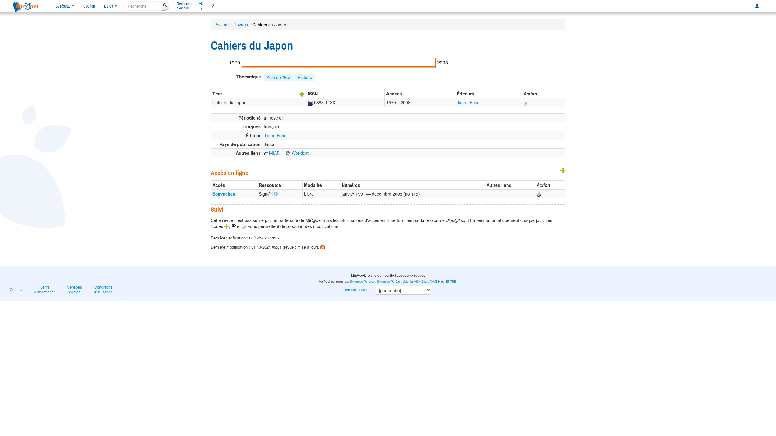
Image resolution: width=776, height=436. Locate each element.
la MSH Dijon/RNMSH (425, 281)
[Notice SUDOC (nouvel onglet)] (310, 102)
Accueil (222, 24)
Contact (16, 289)
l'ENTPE (450, 281)
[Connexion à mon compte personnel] (757, 6)
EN (201, 3)
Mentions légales (74, 289)
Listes (109, 6)
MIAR (274, 153)
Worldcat (299, 153)
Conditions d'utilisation (103, 289)
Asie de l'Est (278, 77)
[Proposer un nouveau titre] (302, 94)
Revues (240, 24)
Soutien (89, 6)
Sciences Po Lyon (362, 281)
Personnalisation (356, 290)
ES (201, 9)
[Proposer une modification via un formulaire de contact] (539, 194)
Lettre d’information (45, 289)
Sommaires (223, 194)
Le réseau (63, 6)
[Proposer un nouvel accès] (562, 170)
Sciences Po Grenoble (393, 281)
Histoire (305, 77)
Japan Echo (468, 102)
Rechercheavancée (184, 6)
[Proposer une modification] (525, 102)
